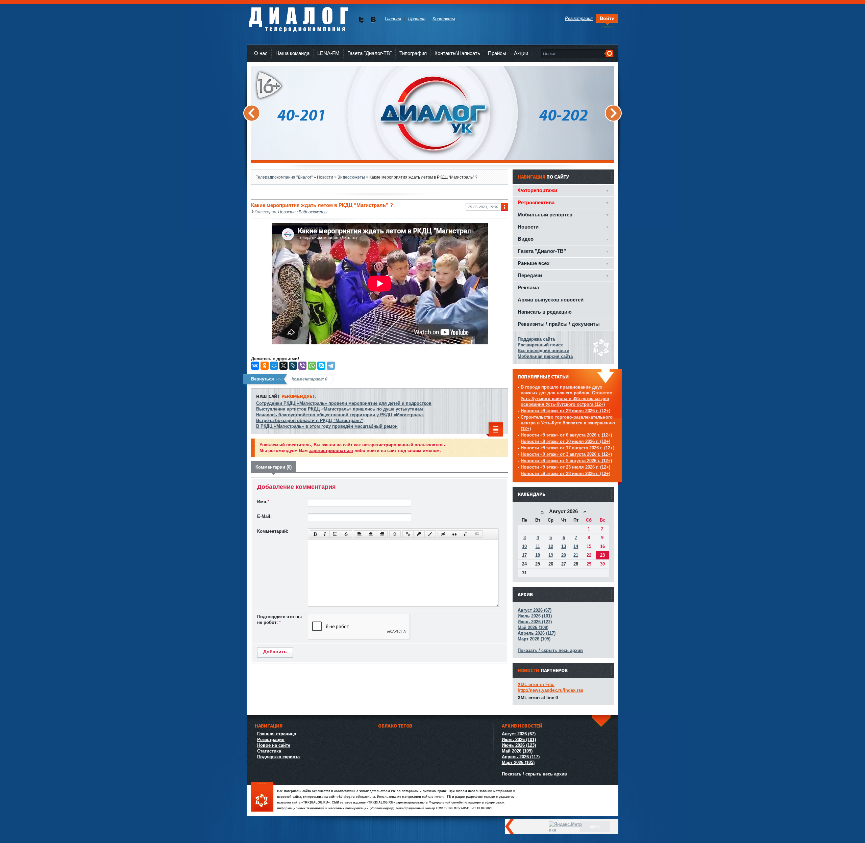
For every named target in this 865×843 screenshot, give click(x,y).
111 (263, 797)
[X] (283, 366)
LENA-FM (328, 53)
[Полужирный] (315, 534)
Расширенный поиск (540, 344)
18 (537, 555)
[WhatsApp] (312, 366)
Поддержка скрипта (278, 756)
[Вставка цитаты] (454, 534)
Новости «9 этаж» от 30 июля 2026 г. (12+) (565, 441)
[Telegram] (331, 366)
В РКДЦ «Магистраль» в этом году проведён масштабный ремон (327, 426)
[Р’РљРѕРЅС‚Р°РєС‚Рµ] (255, 366)
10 (524, 546)
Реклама (528, 287)
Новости (287, 212)
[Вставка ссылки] (408, 534)
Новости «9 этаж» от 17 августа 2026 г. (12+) (567, 447)
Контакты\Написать (457, 53)
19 (550, 555)
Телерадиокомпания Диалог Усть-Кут (298, 17)
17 (524, 555)
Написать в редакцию (545, 312)
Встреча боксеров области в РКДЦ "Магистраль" (309, 420)
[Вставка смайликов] (395, 534)
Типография (413, 53)
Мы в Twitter (361, 20)
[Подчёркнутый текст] (335, 534)
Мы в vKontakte (373, 20)
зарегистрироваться (331, 450)
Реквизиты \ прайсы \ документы (559, 324)
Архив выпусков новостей (551, 299)
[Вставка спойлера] (477, 534)
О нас (261, 53)
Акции (521, 53)
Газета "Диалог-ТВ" (369, 53)
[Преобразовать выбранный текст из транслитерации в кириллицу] (465, 534)
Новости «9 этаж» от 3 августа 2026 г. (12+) (566, 454)
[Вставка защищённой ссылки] (419, 534)
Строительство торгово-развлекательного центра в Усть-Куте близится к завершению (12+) (568, 423)
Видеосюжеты (313, 212)
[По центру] (370, 534)
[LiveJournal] (293, 366)
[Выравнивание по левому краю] (359, 534)
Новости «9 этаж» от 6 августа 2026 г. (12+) (566, 435)
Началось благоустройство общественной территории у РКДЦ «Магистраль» (340, 414)
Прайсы (497, 53)
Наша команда (292, 53)
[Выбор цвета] (430, 534)
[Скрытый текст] (443, 534)
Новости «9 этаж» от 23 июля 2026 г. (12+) (565, 467)
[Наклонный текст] (325, 534)
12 (550, 546)
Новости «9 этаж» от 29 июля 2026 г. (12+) (565, 410)
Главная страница (276, 733)
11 (538, 546)
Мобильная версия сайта (545, 356)
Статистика (269, 751)
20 (563, 555)
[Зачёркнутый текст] (346, 534)
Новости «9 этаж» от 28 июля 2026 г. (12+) (565, 473)
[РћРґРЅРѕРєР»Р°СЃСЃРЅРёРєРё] (265, 366)
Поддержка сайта (536, 339)
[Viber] (302, 366)
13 (563, 546)
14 (575, 546)
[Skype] (321, 366)
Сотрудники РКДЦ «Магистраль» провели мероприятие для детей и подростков (343, 403)
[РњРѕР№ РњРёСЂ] (274, 366)
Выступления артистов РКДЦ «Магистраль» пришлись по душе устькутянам (339, 409)
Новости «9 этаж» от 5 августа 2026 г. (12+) (566, 460)
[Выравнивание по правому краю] (382, 534)
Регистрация (271, 739)
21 (575, 555)
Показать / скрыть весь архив (550, 650)
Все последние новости (543, 350)
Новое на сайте (273, 745)
